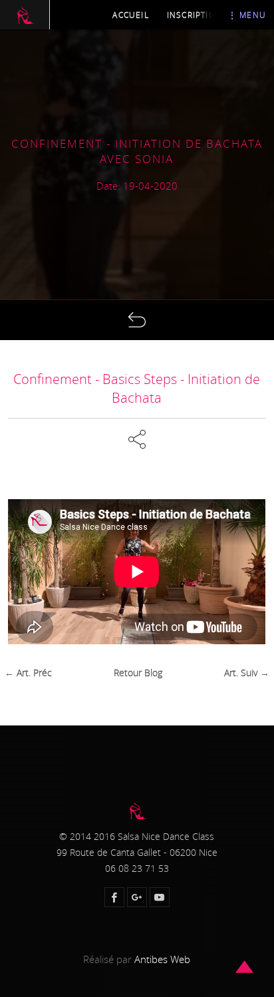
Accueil (130, 14)
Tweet (142, 471)
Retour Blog (138, 673)
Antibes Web (162, 959)
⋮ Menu (247, 14)
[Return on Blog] (137, 320)
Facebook (142, 425)
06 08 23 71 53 (137, 869)
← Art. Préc (28, 673)
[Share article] (137, 437)
